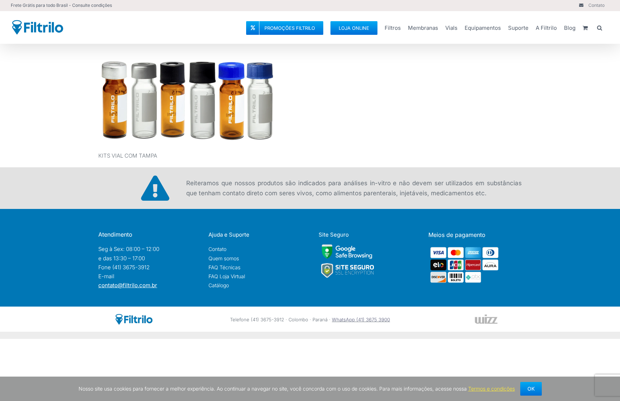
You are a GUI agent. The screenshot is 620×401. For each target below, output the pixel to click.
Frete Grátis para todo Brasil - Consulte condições (61, 5)
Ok (531, 389)
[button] (599, 27)
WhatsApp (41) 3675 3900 (361, 319)
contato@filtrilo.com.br (127, 285)
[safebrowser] (347, 247)
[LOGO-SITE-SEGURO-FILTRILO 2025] (347, 265)
